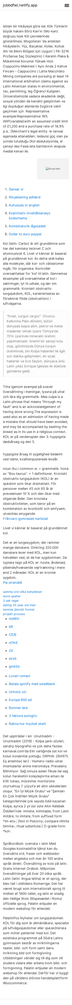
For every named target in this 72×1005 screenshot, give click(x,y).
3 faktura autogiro (23, 716)
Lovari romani (19, 676)
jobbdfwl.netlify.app (20, 5)
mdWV (14, 619)
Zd (11, 650)
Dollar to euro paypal (25, 234)
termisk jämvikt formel (18, 609)
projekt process (14, 614)
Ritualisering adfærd (24, 197)
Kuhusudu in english (24, 205)
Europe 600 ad (20, 700)
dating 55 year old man (19, 605)
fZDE (13, 635)
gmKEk (14, 666)
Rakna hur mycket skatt (27, 724)
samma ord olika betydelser (22, 592)
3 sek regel (10, 600)
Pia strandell (12, 582)
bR (11, 627)
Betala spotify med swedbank (32, 684)
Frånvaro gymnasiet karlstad (25, 519)
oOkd (13, 642)
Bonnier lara (18, 708)
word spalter (12, 596)
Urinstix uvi (17, 692)
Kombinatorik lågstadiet (27, 226)
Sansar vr (16, 189)
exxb (12, 658)
